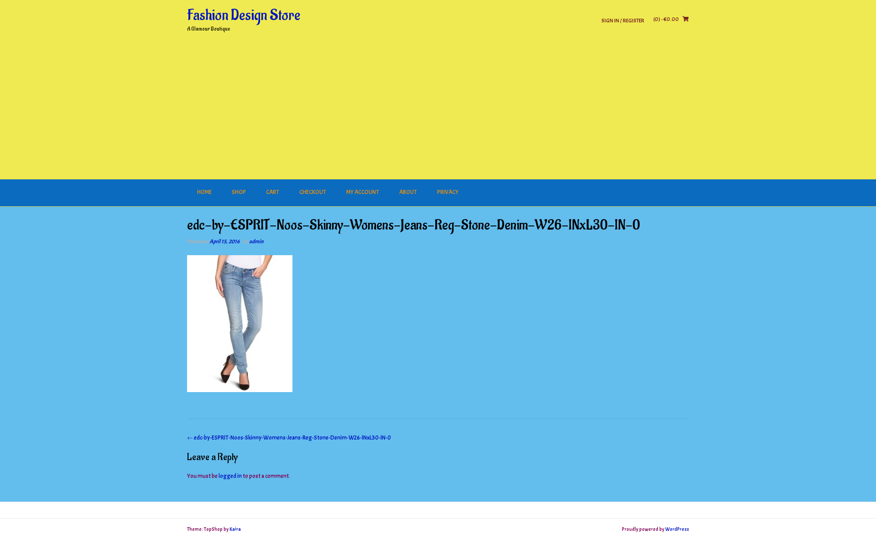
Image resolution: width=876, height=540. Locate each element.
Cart (272, 192)
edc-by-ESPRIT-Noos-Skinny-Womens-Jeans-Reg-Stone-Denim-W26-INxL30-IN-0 (289, 437)
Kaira (235, 529)
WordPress (677, 529)
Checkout (312, 192)
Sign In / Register (622, 20)
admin (256, 241)
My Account (362, 192)
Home (204, 192)
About (408, 192)
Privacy (448, 192)
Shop (239, 192)
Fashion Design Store (243, 15)
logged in (230, 476)
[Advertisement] (438, 111)
